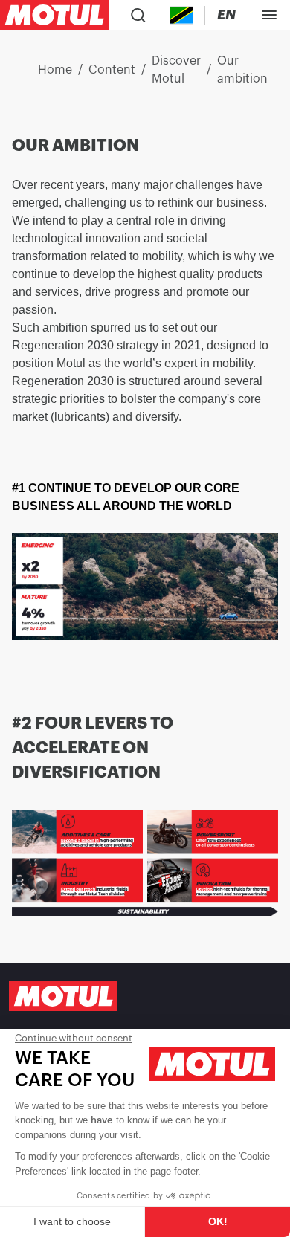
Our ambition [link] (242, 70)
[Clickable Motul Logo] (54, 15)
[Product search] (138, 14)
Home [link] (55, 70)
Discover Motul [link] (176, 70)
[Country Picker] (181, 15)
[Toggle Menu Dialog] (269, 15)
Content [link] (111, 70)
